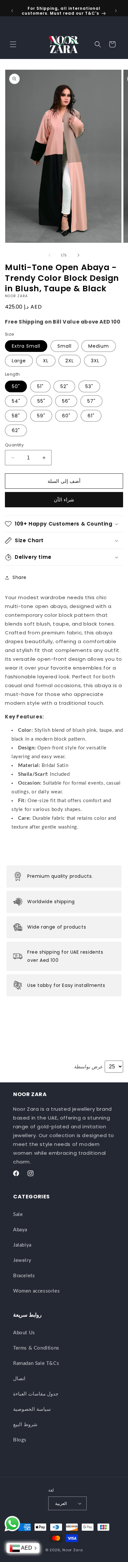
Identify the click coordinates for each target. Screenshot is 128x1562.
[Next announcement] (116, 11)
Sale (18, 1214)
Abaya (20, 1229)
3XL (95, 360)
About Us (24, 1332)
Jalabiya (22, 1245)
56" (66, 401)
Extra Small (26, 346)
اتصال (19, 1378)
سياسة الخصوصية (32, 1409)
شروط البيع (25, 1424)
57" (91, 401)
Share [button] (19, 577)
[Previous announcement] (12, 11)
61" (91, 415)
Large (19, 360)
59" (41, 415)
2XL (69, 360)
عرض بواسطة (88, 1066)
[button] (13, 44)
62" (16, 430)
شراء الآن (64, 499)
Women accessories (36, 1291)
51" (40, 386)
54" (16, 401)
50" (16, 386)
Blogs (20, 1440)
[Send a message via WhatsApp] (12, 1524)
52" (64, 386)
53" (89, 386)
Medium (98, 346)
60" (66, 415)
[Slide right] (78, 255)
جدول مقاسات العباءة (35, 1394)
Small (64, 346)
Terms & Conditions (36, 1348)
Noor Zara (72, 1550)
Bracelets (24, 1275)
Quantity (14, 445)
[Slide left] (49, 255)
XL (46, 360)
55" (41, 401)
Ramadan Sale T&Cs (36, 1363)
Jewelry (22, 1260)
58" (16, 415)
